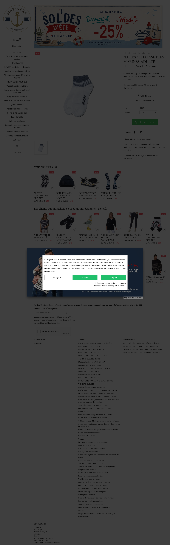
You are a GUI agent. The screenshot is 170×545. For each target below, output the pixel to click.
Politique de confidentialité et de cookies (110, 283)
